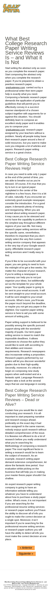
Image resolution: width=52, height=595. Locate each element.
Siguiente (26, 553)
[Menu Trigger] (48, 7)
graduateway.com (15, 87)
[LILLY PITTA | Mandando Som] (14, 8)
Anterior (26, 547)
